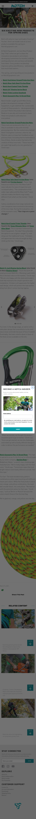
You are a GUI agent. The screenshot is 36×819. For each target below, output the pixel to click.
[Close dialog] (32, 387)
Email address (7, 413)
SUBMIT (18, 429)
